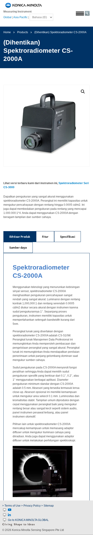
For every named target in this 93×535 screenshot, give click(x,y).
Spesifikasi (67, 237)
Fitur (45, 237)
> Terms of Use (11, 505)
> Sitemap (47, 505)
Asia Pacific (20, 17)
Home (7, 32)
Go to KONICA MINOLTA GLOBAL (28, 520)
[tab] (19, 236)
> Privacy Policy (31, 505)
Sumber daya (18, 248)
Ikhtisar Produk (19, 237)
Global (7, 17)
